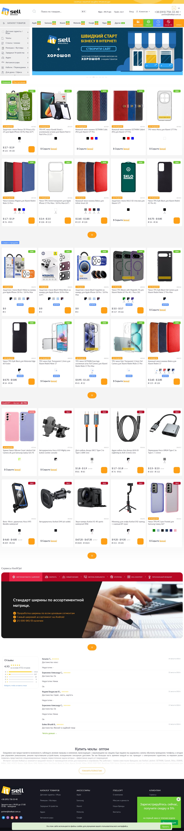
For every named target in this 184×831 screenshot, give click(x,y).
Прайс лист (119, 12)
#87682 (70, 198)
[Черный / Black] (11, 298)
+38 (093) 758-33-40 (167, 12)
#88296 (106, 287)
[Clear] (164, 138)
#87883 (33, 126)
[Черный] (19, 138)
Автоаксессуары (13, 62)
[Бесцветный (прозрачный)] (55, 370)
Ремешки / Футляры (14, 48)
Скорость (53, 577)
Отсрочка (118, 577)
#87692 (179, 198)
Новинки (148, 25)
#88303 (142, 287)
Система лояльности (96, 577)
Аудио (8, 57)
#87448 (33, 198)
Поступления (138, 25)
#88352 (70, 358)
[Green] (124, 298)
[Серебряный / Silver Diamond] (15, 298)
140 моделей (8, 198)
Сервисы (152, 795)
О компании (118, 795)
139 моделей (154, 198)
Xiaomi (64, 23)
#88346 (179, 287)
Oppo (106, 23)
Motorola (78, 23)
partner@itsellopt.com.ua (171, 14)
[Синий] (96, 138)
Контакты (117, 812)
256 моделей (154, 287)
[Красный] (92, 138)
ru (174, 8)
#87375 (142, 198)
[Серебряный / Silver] (19, 298)
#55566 (33, 447)
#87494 (142, 126)
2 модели (43, 287)
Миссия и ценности (121, 800)
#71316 (70, 447)
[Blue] (23, 209)
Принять (165, 827)
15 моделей (8, 126)
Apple (36, 23)
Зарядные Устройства (15, 53)
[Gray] (85, 209)
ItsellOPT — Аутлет (14, 403)
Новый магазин (72, 577)
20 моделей (44, 126)
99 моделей (153, 518)
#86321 (179, 518)
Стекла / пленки (13, 43)
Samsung (50, 23)
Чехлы (8, 38)
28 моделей (8, 447)
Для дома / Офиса (14, 72)
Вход (131, 11)
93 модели (80, 198)
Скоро (158, 25)
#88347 (33, 358)
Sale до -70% (168, 25)
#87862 (179, 126)
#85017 (179, 447)
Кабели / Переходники (16, 67)
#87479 (70, 126)
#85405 (70, 518)
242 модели (117, 358)
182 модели (80, 358)
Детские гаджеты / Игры (14, 32)
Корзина (179, 25)
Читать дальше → (49, 733)
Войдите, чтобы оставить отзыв (15, 685)
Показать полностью (92, 771)
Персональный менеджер (162, 577)
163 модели (117, 198)
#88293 (33, 287)
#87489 (106, 126)
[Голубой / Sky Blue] (23, 298)
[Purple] (132, 298)
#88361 (106, 358)
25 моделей (44, 198)
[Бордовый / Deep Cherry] (28, 298)
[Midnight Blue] (98, 209)
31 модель (117, 287)
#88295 (70, 287)
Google (93, 23)
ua (179, 8)
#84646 (142, 447)
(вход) (54, 148)
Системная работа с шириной (27, 577)
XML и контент (136, 577)
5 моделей (8, 287)
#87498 (106, 198)
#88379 (179, 358)
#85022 (33, 518)
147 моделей (81, 126)
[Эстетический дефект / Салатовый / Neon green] (19, 459)
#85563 (106, 518)
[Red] (15, 209)
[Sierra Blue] (158, 530)
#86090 (142, 518)
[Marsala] (156, 370)
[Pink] (175, 530)
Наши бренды (118, 806)
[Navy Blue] (166, 530)
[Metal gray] (164, 459)
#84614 (106, 447)
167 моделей (45, 358)
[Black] (19, 209)
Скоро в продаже (10, 242)
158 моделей (117, 126)
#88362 (142, 358)
